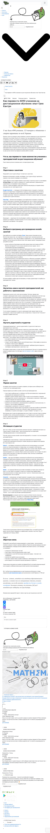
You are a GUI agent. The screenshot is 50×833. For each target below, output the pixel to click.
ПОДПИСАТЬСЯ (29, 27)
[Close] (10, 6)
